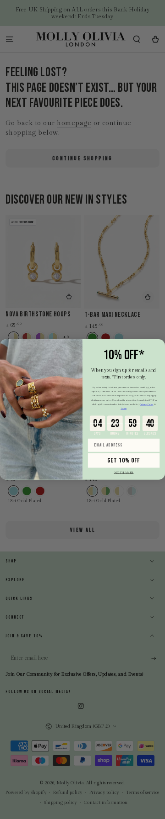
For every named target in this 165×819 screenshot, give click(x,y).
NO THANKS (124, 472)
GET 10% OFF (123, 461)
